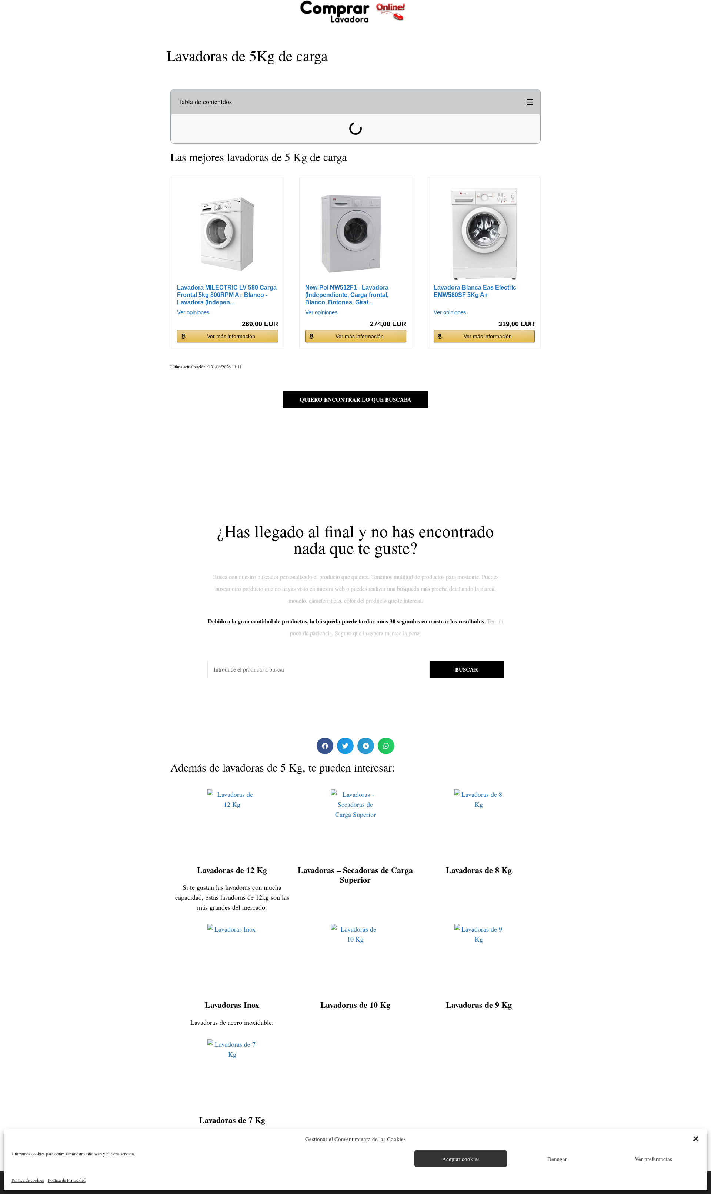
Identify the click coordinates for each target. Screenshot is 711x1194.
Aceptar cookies (461, 1159)
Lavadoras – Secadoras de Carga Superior (355, 875)
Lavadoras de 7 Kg (232, 1120)
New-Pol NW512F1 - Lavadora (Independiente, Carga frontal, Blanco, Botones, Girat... (346, 294)
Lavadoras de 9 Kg (479, 1005)
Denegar (557, 1159)
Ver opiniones (193, 312)
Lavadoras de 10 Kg (355, 1005)
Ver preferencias (653, 1159)
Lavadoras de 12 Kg (232, 870)
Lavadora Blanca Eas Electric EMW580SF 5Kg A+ (475, 291)
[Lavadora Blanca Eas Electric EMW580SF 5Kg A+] (484, 234)
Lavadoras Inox (232, 1005)
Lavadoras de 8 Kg (479, 870)
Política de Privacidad (67, 1180)
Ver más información (231, 336)
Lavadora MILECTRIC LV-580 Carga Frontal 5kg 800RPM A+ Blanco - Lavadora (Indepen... (227, 294)
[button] (696, 1139)
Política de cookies (27, 1180)
